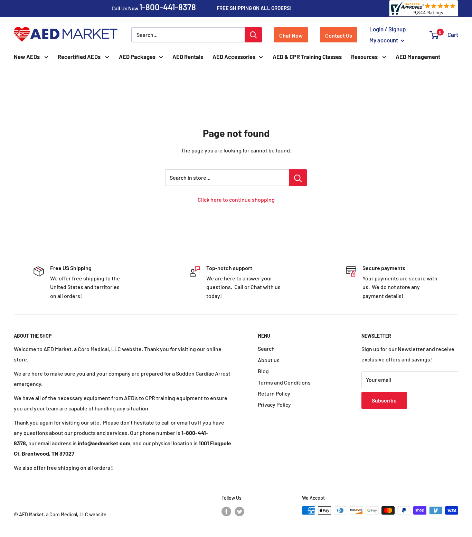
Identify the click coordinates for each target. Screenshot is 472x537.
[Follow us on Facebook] (226, 511)
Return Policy (274, 393)
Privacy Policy (274, 404)
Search (266, 348)
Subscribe (384, 400)
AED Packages (137, 56)
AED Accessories (234, 56)
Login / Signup (387, 29)
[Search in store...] (298, 177)
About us (269, 360)
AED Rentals (187, 56)
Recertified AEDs (80, 56)
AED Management (418, 56)
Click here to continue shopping (236, 199)
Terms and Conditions (284, 382)
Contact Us (338, 35)
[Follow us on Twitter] (239, 511)
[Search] (253, 34)
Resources (365, 56)
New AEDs (27, 56)
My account (384, 40)
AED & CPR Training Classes (307, 56)
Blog (263, 371)
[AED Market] (65, 35)
